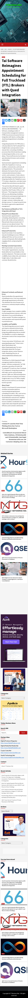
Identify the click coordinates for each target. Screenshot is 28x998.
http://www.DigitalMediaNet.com (11, 748)
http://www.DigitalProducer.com (10, 743)
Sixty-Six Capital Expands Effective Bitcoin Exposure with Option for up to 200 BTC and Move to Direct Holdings (13, 496)
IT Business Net (14, 4)
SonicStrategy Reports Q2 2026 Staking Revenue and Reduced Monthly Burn (12, 538)
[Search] (26, 44)
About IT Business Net (7, 766)
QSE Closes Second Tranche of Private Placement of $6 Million (12, 558)
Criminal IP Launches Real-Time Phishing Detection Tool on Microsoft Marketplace (12, 424)
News (3, 57)
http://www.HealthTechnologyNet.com (12, 757)
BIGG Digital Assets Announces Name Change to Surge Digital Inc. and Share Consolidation (12, 579)
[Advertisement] (14, 24)
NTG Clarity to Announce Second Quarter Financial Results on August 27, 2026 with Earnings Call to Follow (13, 517)
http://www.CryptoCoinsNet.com (10, 752)
